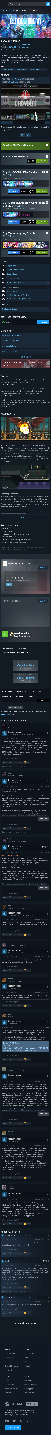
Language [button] (37, 691)
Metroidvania (8, 70)
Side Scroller (22, 70)
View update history (10, 346)
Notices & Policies (11, 1389)
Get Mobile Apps (13, 1428)
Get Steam (28, 1380)
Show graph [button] (42, 700)
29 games (10, 981)
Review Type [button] (7, 691)
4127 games (11, 841)
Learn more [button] (42, 322)
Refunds (8, 1397)
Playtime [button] (19, 696)
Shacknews (8, 396)
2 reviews (20, 775)
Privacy (7, 1380)
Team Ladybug (14, 44)
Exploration (35, 70)
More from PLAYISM (19, 563)
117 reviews (21, 908)
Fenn (9, 1014)
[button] (5, 11)
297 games (10, 775)
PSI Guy (10, 1186)
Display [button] (30, 696)
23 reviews (21, 946)
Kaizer (9, 773)
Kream (9, 725)
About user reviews (8, 652)
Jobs (26, 1358)
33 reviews (20, 1070)
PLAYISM (12, 47)
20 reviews (10, 727)
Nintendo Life (9, 384)
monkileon (11, 979)
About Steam (10, 1354)
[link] (28, 191)
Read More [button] (43, 819)
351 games (10, 1070)
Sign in (4, 127)
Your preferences (23, 652)
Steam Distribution (12, 1366)
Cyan (9, 943)
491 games (10, 908)
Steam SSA (9, 1358)
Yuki (9, 906)
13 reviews (10, 1016)
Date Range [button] (6, 696)
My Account (29, 1393)
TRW (9, 839)
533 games (11, 946)
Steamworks (9, 1362)
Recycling (28, 1366)
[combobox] (27, 4)
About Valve (29, 1354)
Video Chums (9, 407)
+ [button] (44, 70)
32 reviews (10, 1189)
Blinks (9, 1068)
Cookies (8, 1393)
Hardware (28, 1362)
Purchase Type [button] (22, 691)
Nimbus (10, 1132)
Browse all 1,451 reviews (25, 1323)
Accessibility (9, 1384)
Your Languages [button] (14, 707)
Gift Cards (8, 1370)
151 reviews (22, 841)
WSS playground (27, 44)
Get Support (29, 1389)
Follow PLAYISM (15, 578)
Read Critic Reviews (22, 636)
